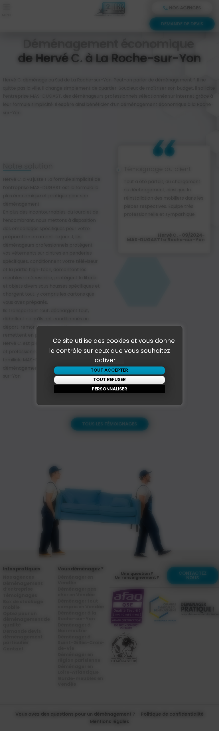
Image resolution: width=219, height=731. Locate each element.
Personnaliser (109, 389)
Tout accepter (109, 370)
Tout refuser (109, 379)
